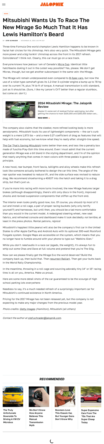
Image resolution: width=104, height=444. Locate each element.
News (6, 13)
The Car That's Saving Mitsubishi (22, 145)
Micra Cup (63, 64)
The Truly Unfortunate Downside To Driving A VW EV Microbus (11, 416)
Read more (43, 118)
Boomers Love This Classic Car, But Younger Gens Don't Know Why (64, 414)
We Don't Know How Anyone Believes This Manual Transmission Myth (37, 418)
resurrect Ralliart (60, 258)
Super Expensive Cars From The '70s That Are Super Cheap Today (90, 416)
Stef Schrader (12, 40)
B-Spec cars (76, 78)
